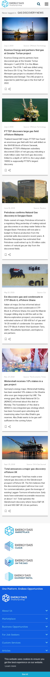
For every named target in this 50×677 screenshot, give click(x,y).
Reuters (43, 208)
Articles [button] (6, 650)
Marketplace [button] (9, 618)
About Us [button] (7, 610)
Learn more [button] (10, 666)
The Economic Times (38, 377)
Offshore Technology (38, 46)
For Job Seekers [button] (10, 634)
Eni (44, 292)
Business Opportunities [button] (15, 626)
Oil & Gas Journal (39, 464)
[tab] (25, 610)
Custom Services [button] (11, 642)
